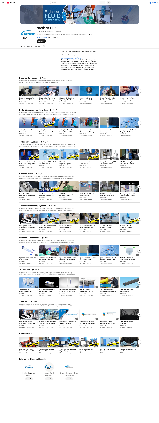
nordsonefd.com (43, 37)
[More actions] (38, 98)
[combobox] (75, 2)
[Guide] (3, 2)
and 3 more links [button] (53, 37)
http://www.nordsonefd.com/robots (71, 58)
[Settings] (145, 2)
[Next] (139, 91)
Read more (64, 71)
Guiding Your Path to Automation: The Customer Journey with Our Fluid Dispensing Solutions (79, 51)
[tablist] (79, 46)
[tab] (22, 46)
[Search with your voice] (109, 2)
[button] (64, 71)
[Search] (102, 2)
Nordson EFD (22, 101)
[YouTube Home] (10, 2)
